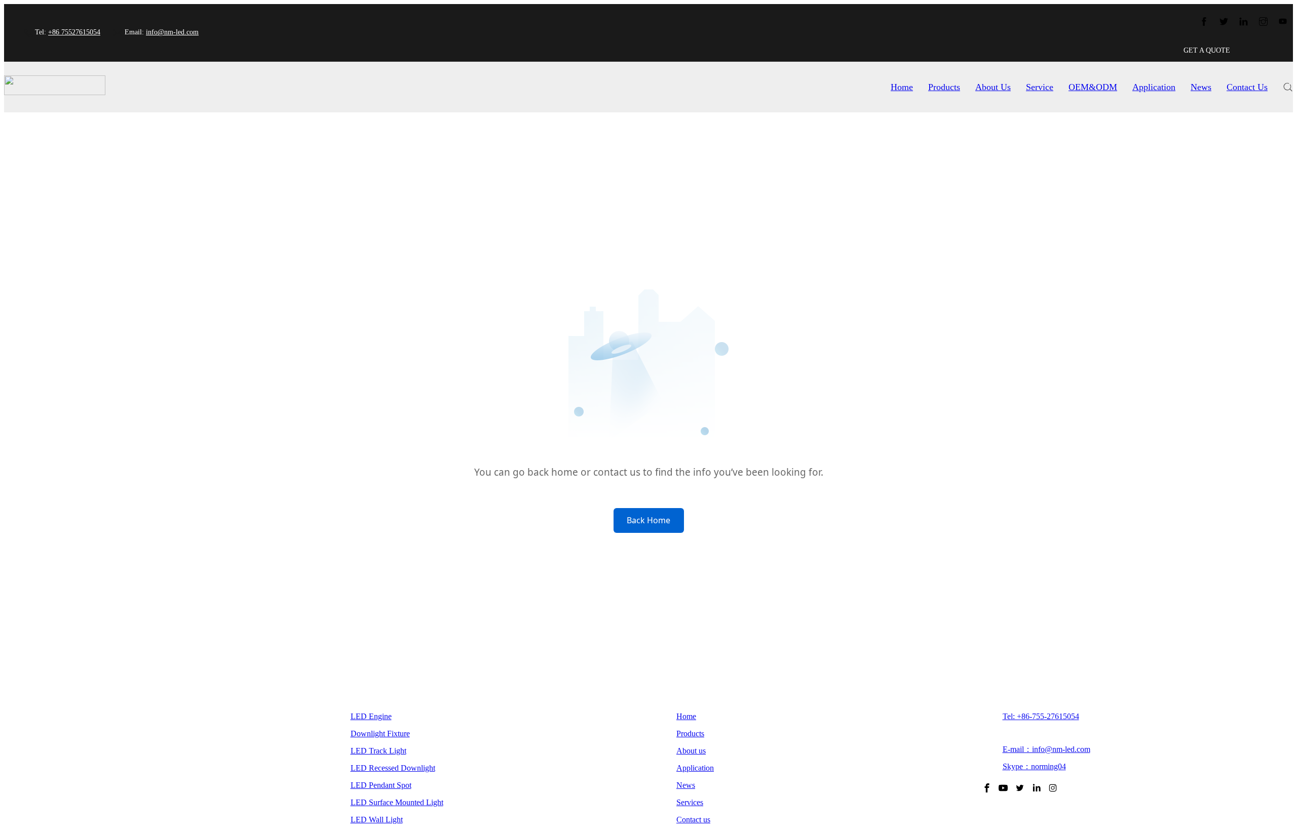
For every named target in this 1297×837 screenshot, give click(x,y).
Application (1153, 87)
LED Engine (371, 716)
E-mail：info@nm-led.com (1046, 749)
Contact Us (1247, 87)
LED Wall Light (377, 819)
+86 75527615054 (74, 32)
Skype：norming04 (1034, 766)
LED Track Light (378, 750)
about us (993, 87)
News (1201, 87)
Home (902, 87)
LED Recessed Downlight (393, 768)
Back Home (648, 520)
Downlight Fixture (380, 733)
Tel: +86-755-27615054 (1041, 716)
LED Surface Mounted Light (397, 802)
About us (691, 750)
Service (1039, 87)
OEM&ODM (1093, 87)
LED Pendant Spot (381, 785)
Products (944, 87)
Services (689, 802)
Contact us (693, 819)
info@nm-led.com (172, 32)
